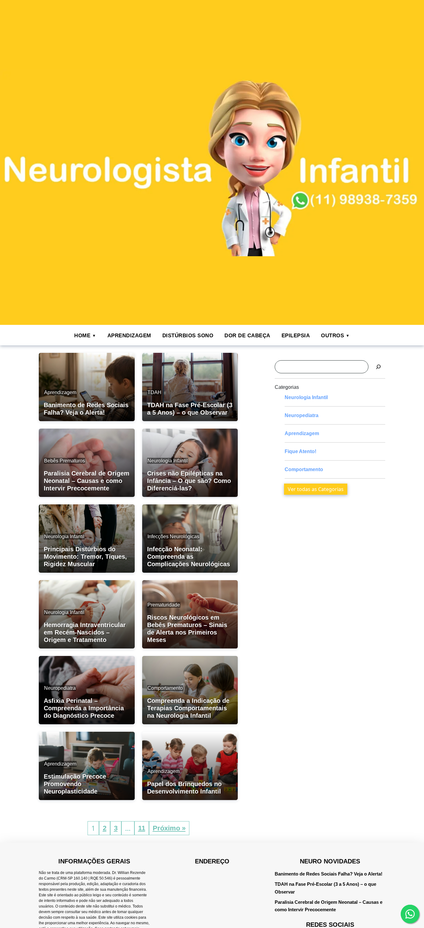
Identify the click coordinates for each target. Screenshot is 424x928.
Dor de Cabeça (247, 336)
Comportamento (304, 469)
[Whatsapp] (410, 914)
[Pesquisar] (378, 366)
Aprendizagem (129, 336)
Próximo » (169, 828)
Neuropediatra (301, 415)
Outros (332, 336)
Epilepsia (296, 336)
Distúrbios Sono (188, 336)
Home (82, 336)
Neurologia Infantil (306, 397)
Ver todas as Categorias (316, 489)
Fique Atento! (300, 451)
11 (141, 828)
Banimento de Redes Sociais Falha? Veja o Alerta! (328, 873)
